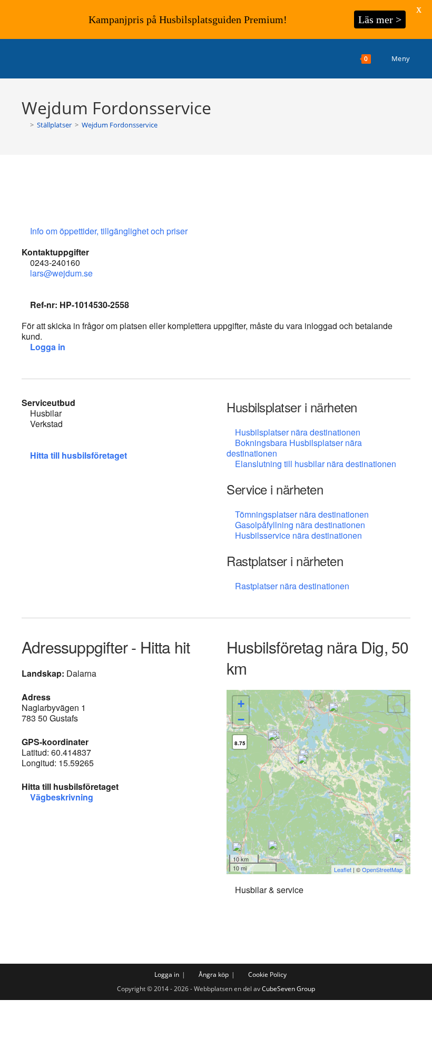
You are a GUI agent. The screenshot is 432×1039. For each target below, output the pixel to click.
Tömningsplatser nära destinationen (302, 514)
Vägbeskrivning (61, 797)
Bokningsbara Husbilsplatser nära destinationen (294, 448)
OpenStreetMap (382, 869)
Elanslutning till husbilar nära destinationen (315, 464)
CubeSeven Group (288, 988)
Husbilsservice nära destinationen (298, 535)
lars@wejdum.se (61, 273)
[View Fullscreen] (396, 704)
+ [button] (241, 703)
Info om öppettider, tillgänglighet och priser (110, 231)
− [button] (241, 719)
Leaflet (342, 869)
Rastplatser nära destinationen (292, 586)
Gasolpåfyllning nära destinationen (300, 525)
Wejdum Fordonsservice (120, 125)
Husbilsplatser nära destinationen (297, 432)
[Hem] (24, 125)
